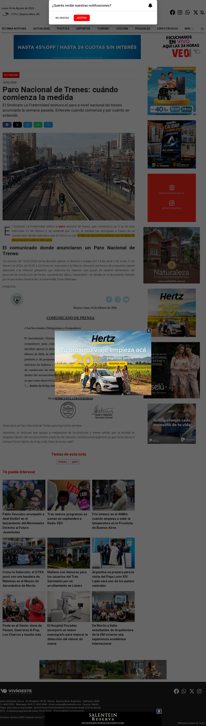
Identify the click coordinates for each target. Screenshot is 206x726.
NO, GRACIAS (62, 18)
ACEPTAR (82, 18)
